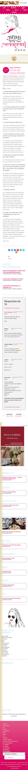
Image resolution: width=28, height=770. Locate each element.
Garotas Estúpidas (5, 647)
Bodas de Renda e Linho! (8, 558)
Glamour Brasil (5, 648)
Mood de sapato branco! (8, 585)
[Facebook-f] (19, 50)
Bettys (3, 641)
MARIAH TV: (8, 473)
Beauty (12, 67)
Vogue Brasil (4, 655)
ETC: (4, 594)
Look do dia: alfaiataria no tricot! (13, 279)
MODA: (5, 580)
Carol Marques (8, 312)
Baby (4, 732)
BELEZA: (6, 541)
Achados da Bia (5, 636)
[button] (9, 250)
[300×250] (12, 445)
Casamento (6, 731)
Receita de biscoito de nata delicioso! (11, 531)
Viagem (5, 724)
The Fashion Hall (5, 654)
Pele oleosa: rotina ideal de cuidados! (11, 545)
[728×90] (14, 4)
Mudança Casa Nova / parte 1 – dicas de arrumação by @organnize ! (12, 478)
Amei (9, 258)
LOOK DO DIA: (9, 501)
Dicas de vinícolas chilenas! (9, 492)
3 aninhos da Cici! (6, 571)
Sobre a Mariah (7, 739)
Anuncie (5, 737)
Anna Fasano (4, 638)
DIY (4, 727)
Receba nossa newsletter (10, 741)
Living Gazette (5, 651)
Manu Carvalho (5, 653)
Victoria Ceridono (13, 76)
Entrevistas (17, 67)
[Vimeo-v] (21, 50)
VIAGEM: (6, 487)
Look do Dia (6, 725)
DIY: (3, 514)
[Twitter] (16, 50)
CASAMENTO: (9, 554)
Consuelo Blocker (5, 643)
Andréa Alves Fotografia (7, 637)
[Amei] (9, 256)
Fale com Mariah (7, 743)
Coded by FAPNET (15, 768)
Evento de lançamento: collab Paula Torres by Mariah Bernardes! (14, 271)
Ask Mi (3, 640)
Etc (4, 736)
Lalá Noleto (4, 650)
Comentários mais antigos (12, 308)
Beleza (5, 729)
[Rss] (24, 50)
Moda (4, 734)
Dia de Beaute (5, 644)
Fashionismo (4, 646)
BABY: (4, 567)
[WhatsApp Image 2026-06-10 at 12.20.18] (12, 465)
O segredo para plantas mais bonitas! (11, 598)
